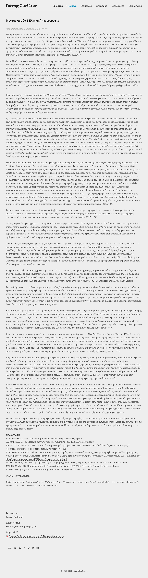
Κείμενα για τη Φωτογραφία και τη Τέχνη (23, 28)
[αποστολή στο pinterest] (33, 548)
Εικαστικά (58, 6)
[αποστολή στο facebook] (24, 548)
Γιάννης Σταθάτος (21, 5)
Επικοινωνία (135, 6)
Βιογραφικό (118, 6)
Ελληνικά (140, 14)
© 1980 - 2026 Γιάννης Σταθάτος (74, 571)
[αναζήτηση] (130, 14)
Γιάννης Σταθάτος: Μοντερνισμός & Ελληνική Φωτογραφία (36, 536)
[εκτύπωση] (19, 548)
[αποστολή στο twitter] (28, 548)
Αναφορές (101, 6)
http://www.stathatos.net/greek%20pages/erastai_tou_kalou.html (36, 459)
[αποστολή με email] (15, 548)
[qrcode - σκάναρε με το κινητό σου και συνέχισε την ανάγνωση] (37, 548)
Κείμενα (72, 6)
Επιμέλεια (86, 6)
